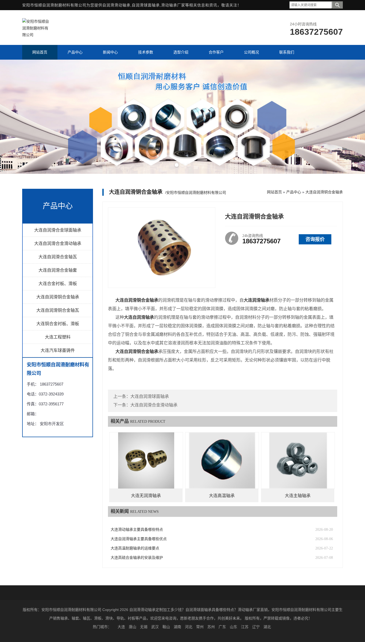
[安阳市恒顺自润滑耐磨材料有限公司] (35, 35)
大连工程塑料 (58, 337)
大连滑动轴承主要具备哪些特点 (137, 530)
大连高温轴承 (222, 495)
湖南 (177, 627)
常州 (200, 627)
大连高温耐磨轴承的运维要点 (135, 548)
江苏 (244, 627)
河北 (188, 627)
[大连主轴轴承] (298, 460)
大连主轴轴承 (297, 495)
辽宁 (256, 627)
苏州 (211, 627)
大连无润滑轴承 (146, 495)
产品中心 (293, 192)
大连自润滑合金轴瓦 (57, 257)
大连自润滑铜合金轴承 (57, 297)
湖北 (267, 627)
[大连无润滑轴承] (146, 460)
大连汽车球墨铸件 (58, 350)
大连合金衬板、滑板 (57, 283)
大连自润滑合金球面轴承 (57, 230)
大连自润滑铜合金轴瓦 (57, 310)
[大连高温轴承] (222, 460)
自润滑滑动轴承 (116, 5)
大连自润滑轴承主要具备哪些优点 (139, 539)
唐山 (132, 627)
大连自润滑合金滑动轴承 (57, 243)
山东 (233, 627)
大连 (121, 627)
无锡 (143, 627)
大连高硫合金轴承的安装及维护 (137, 558)
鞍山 (166, 627)
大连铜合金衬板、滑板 (57, 323)
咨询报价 (315, 239)
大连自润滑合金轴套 (57, 270)
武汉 (155, 627)
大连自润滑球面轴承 (149, 396)
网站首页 (274, 192)
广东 (222, 627)
